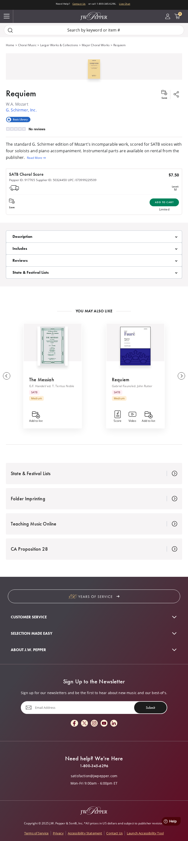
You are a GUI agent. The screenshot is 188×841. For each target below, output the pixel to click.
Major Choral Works (96, 45)
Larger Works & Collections (59, 45)
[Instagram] (94, 723)
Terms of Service (36, 833)
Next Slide (181, 376)
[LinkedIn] (113, 723)
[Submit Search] (10, 30)
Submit (150, 707)
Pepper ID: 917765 (22, 180)
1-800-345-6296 (94, 766)
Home (10, 45)
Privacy (58, 833)
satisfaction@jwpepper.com (94, 776)
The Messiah (41, 379)
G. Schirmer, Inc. (21, 110)
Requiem (120, 379)
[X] (84, 723)
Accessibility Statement (85, 833)
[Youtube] (104, 723)
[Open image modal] (94, 71)
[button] (94, 68)
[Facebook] (74, 723)
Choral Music (27, 45)
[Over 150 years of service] (94, 596)
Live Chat (124, 3)
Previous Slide (6, 376)
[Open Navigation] (6, 16)
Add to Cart (164, 202)
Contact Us (79, 3)
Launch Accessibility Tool (145, 833)
